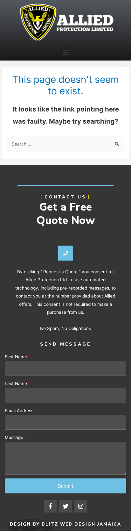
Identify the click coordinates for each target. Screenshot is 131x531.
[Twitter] (65, 506)
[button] (65, 52)
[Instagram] (80, 506)
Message (14, 437)
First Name (16, 356)
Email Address (19, 410)
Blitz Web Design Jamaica (81, 524)
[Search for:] (65, 144)
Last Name (16, 383)
